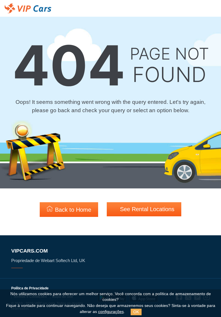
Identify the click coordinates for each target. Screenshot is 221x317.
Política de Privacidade (30, 288)
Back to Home (72, 210)
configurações (111, 312)
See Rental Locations (146, 209)
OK (136, 312)
